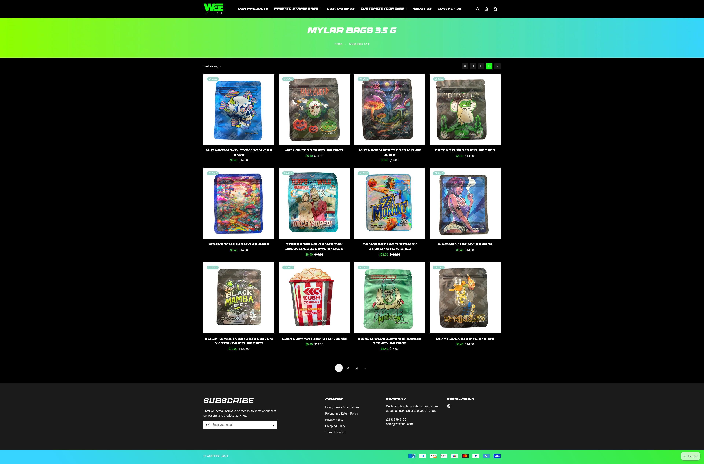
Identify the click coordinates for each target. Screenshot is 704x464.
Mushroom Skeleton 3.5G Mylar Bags (239, 153)
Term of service (335, 432)
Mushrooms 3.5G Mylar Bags (239, 245)
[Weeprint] (213, 9)
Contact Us (449, 9)
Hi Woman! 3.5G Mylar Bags (465, 245)
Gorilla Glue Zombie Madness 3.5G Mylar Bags (389, 341)
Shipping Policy (335, 426)
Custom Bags (341, 9)
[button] (495, 9)
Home (338, 43)
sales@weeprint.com (399, 424)
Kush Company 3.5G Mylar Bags (314, 339)
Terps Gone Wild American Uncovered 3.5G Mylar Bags (314, 247)
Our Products (253, 9)
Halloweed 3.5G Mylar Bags (314, 150)
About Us (422, 9)
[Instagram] (448, 406)
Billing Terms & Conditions (342, 407)
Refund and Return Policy (341, 413)
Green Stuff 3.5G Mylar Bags (465, 150)
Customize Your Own (382, 9)
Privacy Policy (334, 419)
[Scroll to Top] (697, 444)
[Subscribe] (273, 425)
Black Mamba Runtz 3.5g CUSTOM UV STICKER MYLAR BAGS (239, 341)
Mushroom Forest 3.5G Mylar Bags (390, 153)
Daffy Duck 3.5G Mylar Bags (465, 339)
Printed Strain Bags (296, 9)
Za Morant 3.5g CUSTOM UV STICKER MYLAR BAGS (390, 247)
